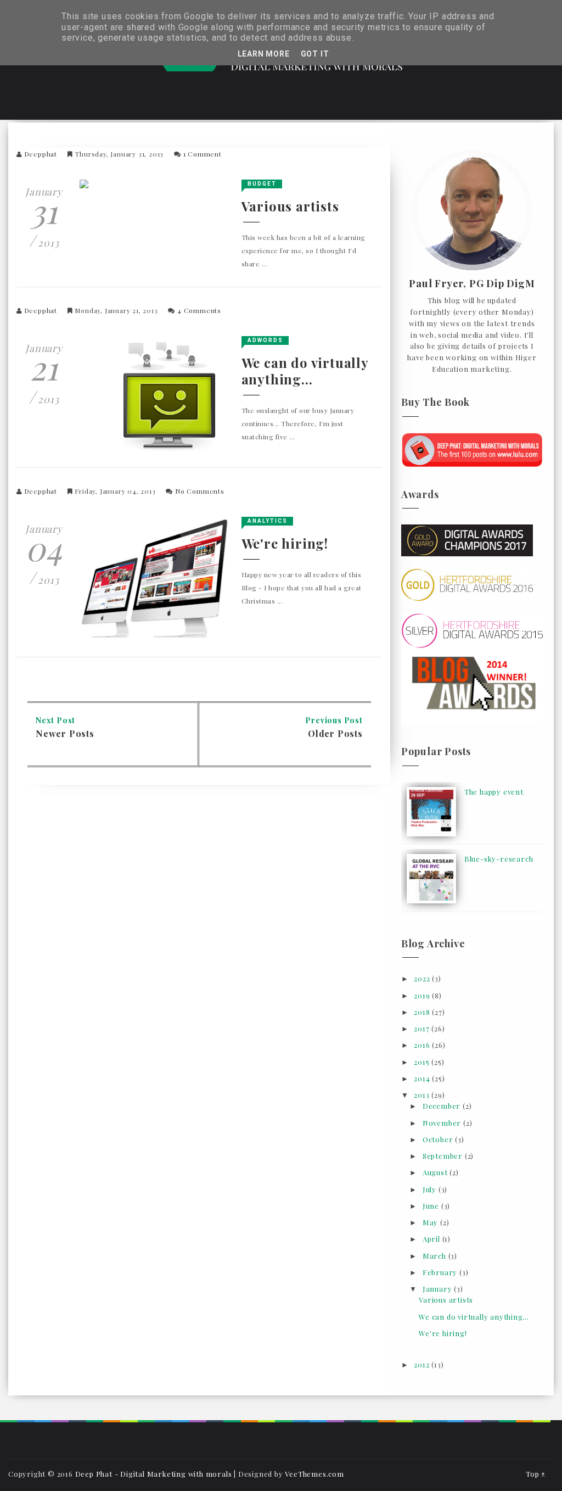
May (431, 1222)
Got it (315, 53)
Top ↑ (536, 1473)
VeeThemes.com (314, 1473)
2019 (423, 995)
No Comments (199, 491)
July (431, 1189)
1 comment (202, 153)
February (441, 1272)
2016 (423, 1044)
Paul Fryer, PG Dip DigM (472, 283)
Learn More (264, 53)
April (432, 1238)
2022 (423, 978)
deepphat (40, 153)
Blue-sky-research (498, 858)
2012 (422, 1364)
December (443, 1105)
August (436, 1172)
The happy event (494, 791)
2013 (422, 1094)
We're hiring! (284, 543)
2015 (422, 1061)
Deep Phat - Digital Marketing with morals (153, 1473)
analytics (268, 521)
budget (262, 184)
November (443, 1122)
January (438, 1288)
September (444, 1155)
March (435, 1255)
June (432, 1205)
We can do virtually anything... (304, 371)
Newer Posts (65, 733)
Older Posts (335, 733)
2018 (423, 1012)
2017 (422, 1028)
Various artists (290, 206)
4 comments (199, 310)
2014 (423, 1078)
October (439, 1139)
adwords (265, 340)
